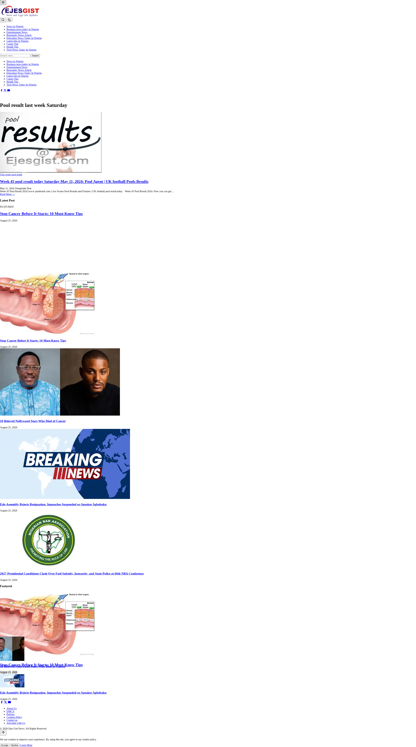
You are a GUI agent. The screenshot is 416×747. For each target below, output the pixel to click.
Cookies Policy (14, 717)
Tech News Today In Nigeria (21, 49)
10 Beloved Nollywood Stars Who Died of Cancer (33, 421)
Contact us (11, 720)
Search (35, 55)
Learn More (26, 745)
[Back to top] (3, 732)
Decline (14, 745)
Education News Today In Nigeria (24, 38)
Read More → (7, 194)
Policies (10, 714)
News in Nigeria (14, 26)
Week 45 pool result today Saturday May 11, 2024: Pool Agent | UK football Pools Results (74, 181)
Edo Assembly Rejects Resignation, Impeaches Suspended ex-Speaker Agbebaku (53, 504)
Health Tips (12, 46)
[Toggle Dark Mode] (9, 20)
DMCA (10, 711)
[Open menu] (3, 2)
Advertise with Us (15, 723)
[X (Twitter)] (5, 91)
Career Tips (12, 44)
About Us (11, 708)
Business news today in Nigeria (22, 29)
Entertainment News (16, 32)
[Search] (3, 20)
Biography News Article (19, 35)
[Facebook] (2, 91)
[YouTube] (8, 91)
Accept (4, 745)
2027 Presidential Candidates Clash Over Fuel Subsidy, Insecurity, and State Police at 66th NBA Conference (72, 573)
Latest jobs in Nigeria (17, 41)
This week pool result (11, 174)
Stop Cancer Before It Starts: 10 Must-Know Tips (41, 214)
